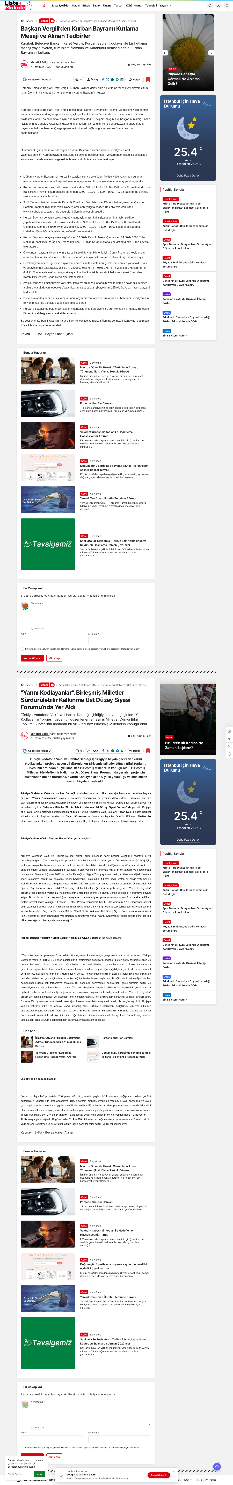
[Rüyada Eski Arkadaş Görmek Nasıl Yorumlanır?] (188, 262)
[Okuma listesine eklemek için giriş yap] (148, 79)
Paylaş (213, 1480)
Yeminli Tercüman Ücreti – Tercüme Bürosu (108, 498)
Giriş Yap (54, 658)
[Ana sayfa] (44, 6)
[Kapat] (174, 1471)
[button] (52, 20)
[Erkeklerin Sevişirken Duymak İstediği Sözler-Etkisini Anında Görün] (188, 317)
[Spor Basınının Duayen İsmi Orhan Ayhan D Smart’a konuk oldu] (188, 244)
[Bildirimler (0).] (229, 754)
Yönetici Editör (40, 62)
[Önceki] (165, 52)
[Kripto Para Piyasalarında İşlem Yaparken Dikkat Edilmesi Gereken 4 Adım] (188, 205)
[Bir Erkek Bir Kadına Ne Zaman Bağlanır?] (188, 716)
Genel (84, 362)
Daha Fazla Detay (188, 175)
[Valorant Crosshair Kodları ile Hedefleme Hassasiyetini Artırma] (53, 1057)
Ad (23, 633)
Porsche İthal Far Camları (96, 403)
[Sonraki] (211, 52)
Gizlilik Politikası (16, 1474)
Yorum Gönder (32, 658)
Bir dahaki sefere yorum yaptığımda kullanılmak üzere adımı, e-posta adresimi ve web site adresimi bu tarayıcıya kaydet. (82, 649)
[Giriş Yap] (218, 5)
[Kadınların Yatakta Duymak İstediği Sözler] (188, 299)
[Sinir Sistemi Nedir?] (188, 333)
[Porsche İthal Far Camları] (119, 1042)
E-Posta (93, 633)
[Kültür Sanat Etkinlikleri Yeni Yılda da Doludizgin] (188, 226)
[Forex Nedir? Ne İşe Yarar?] (188, 52)
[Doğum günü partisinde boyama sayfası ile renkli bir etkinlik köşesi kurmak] (119, 1057)
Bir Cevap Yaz (32, 588)
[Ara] (210, 5)
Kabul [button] (39, 1474)
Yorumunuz (38, 603)
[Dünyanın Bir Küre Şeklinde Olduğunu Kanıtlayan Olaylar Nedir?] (188, 281)
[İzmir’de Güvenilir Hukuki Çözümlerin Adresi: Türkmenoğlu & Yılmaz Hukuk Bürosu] (53, 1042)
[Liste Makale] (18, 5)
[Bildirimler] (227, 5)
